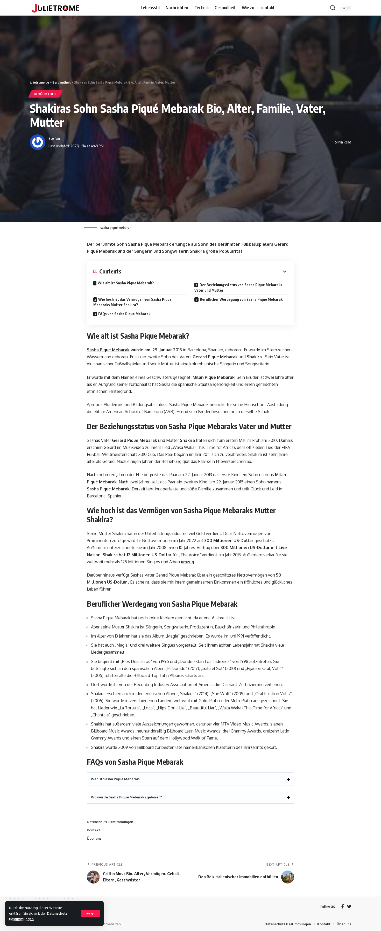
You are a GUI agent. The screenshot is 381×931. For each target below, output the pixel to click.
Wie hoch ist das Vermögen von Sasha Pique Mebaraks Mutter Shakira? (132, 302)
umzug (187, 561)
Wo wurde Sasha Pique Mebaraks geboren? (126, 797)
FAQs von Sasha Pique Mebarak (124, 314)
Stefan (54, 138)
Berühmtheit (45, 94)
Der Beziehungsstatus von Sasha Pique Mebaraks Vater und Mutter (238, 287)
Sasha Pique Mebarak (108, 349)
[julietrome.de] (55, 8)
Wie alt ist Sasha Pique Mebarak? (126, 283)
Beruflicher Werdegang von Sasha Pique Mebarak (241, 299)
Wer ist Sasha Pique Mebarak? (115, 779)
